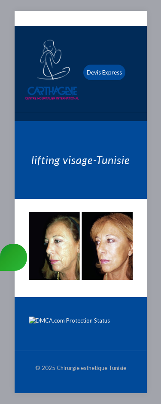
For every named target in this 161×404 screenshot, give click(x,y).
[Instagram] (97, 19)
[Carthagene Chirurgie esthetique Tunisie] (81, 69)
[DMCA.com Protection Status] (69, 320)
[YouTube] (86, 19)
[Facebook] (63, 19)
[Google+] (74, 19)
